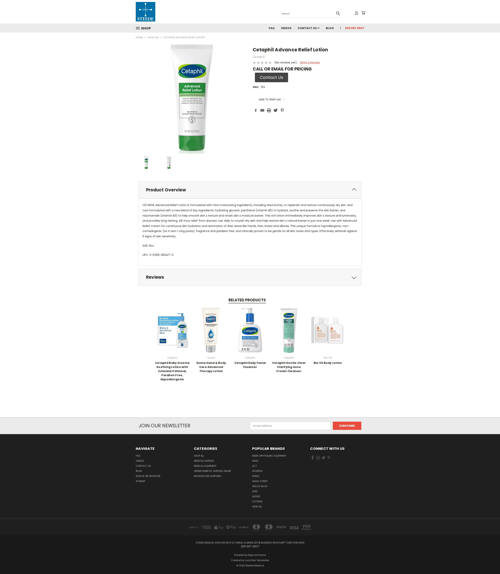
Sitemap (140, 481)
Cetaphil (257, 501)
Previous (490, 562)
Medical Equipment (205, 466)
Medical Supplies (204, 460)
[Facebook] (256, 110)
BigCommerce (257, 555)
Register (154, 476)
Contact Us (307, 28)
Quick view (172, 329)
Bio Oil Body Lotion (328, 363)
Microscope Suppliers (207, 476)
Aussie (256, 496)
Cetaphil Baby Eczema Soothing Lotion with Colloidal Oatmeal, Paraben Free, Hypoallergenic (172, 371)
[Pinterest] (282, 110)
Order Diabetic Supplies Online (212, 471)
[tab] (250, 189)
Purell (256, 476)
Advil (255, 460)
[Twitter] (276, 110)
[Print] (269, 110)
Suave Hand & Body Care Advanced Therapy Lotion (211, 367)
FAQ (272, 28)
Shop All (199, 455)
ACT (254, 466)
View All (257, 506)
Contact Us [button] (271, 77)
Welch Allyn (259, 486)
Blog (330, 28)
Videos (286, 28)
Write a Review (310, 62)
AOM (254, 491)
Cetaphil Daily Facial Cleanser (250, 365)
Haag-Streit (260, 481)
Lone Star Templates (257, 560)
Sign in (140, 476)
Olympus (257, 471)
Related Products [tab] (247, 300)
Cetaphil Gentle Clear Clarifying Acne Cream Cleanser (289, 367)
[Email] (262, 110)
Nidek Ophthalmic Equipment (269, 455)
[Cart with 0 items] (363, 13)
